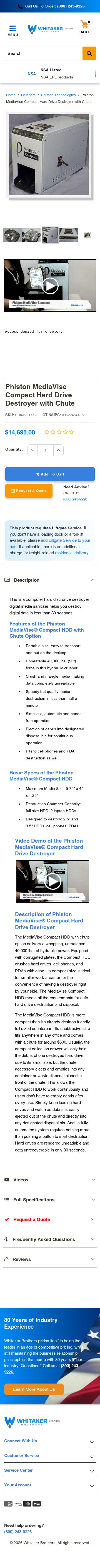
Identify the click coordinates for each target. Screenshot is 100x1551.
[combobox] (50, 53)
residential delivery (72, 552)
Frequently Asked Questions (41, 1239)
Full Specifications (31, 1199)
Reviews (19, 1259)
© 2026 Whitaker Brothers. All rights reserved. (50, 1542)
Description (24, 580)
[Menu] (12, 28)
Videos (18, 1180)
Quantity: (16, 449)
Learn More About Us (34, 1389)
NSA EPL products (25, 77)
